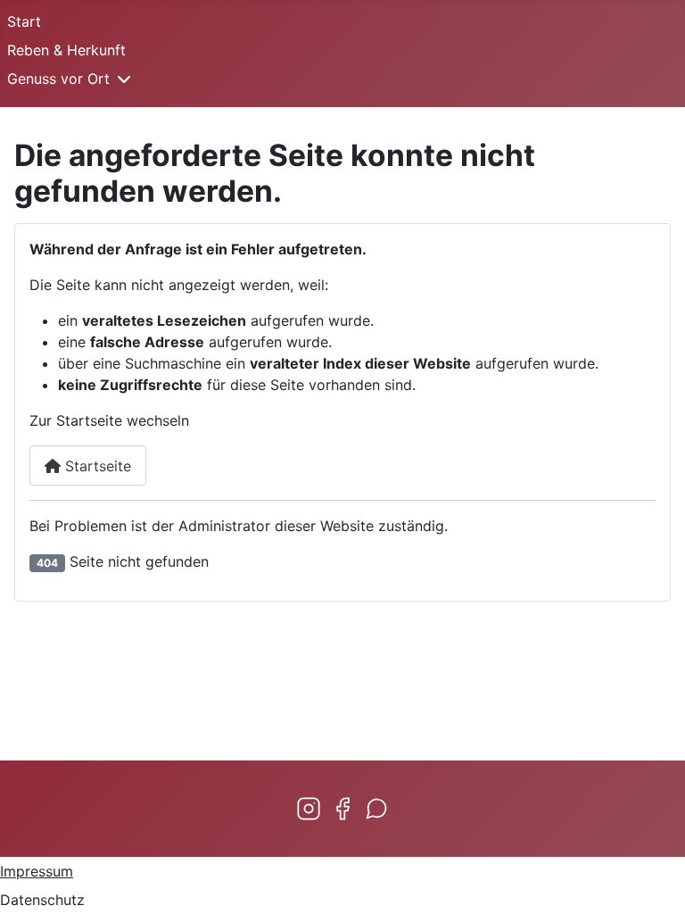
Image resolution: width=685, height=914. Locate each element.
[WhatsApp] (376, 808)
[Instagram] (308, 808)
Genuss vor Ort (58, 78)
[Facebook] (342, 808)
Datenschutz (42, 900)
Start (24, 21)
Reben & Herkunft (66, 50)
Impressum (36, 871)
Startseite (96, 466)
